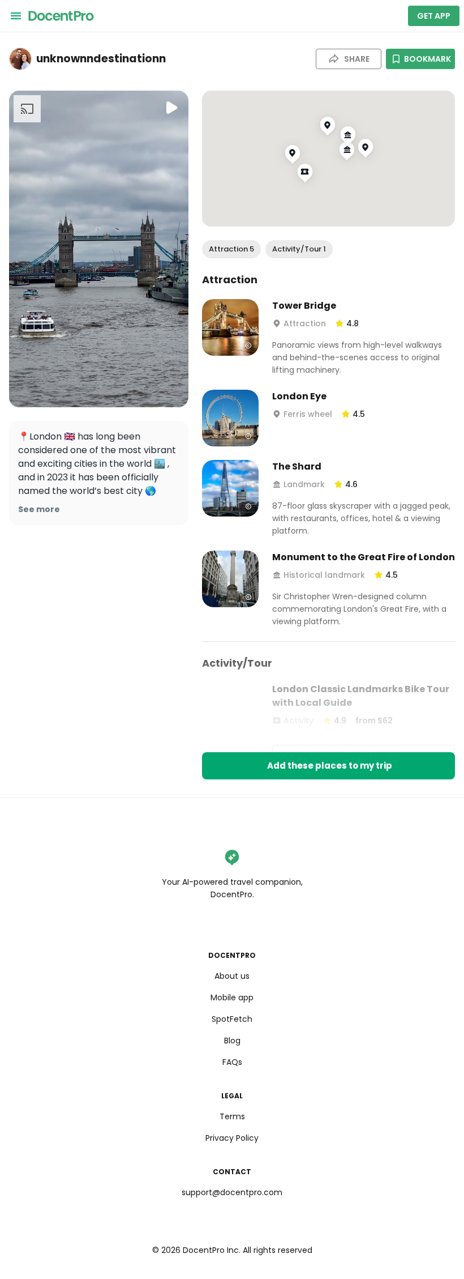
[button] (231, 249)
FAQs (232, 1062)
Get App (433, 16)
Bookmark (427, 59)
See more (39, 509)
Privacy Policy (232, 1138)
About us (232, 976)
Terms (232, 1116)
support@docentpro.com (232, 1192)
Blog (232, 1040)
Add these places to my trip (329, 765)
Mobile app (232, 997)
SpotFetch (232, 1019)
